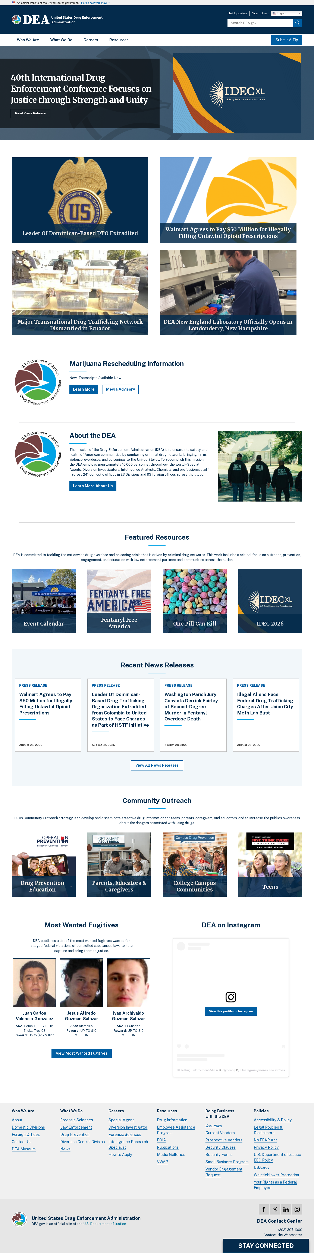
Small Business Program (227, 1162)
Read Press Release (30, 113)
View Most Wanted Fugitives (81, 1053)
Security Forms (219, 1154)
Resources (119, 40)
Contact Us (21, 1141)
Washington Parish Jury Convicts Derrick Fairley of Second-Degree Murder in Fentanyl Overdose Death (191, 707)
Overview (213, 1125)
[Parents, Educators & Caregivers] (119, 864)
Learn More (84, 389)
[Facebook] (264, 1209)
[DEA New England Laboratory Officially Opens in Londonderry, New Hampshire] (228, 292)
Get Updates (237, 13)
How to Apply (120, 1154)
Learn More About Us (93, 486)
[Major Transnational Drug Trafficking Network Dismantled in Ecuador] (80, 292)
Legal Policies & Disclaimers (268, 1130)
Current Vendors (220, 1133)
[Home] (70, 19)
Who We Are (28, 40)
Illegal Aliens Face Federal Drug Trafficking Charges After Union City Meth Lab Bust (265, 704)
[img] (297, 23)
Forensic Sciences (76, 1120)
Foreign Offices (26, 1134)
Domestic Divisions (28, 1127)
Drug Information (172, 1120)
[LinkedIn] (286, 1209)
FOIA (161, 1140)
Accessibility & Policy (273, 1120)
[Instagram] (297, 1209)
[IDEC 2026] (270, 601)
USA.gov (261, 1167)
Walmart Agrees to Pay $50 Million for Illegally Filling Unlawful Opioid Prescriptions (45, 704)
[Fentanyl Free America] (119, 601)
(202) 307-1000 (290, 1230)
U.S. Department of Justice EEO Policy (277, 1157)
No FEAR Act (265, 1140)
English (281, 13)
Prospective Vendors (223, 1140)
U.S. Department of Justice (104, 1224)
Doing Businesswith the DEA (219, 1114)
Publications (168, 1147)
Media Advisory (120, 389)
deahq (231, 1070)
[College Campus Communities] (195, 864)
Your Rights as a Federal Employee (275, 1185)
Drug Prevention (75, 1134)
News (65, 1149)
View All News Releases (157, 765)
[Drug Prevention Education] (44, 864)
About (17, 1120)
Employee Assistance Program (176, 1130)
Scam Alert (260, 13)
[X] (275, 1209)
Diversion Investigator (128, 1127)
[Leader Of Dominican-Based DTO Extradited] (80, 200)
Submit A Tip (287, 40)
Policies (261, 1111)
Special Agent (121, 1120)
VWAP (162, 1162)
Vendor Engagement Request (223, 1172)
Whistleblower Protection (276, 1175)
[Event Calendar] (44, 601)
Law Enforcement (76, 1127)
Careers (91, 40)
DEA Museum (24, 1149)
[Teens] (270, 864)
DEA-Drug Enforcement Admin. (198, 1070)
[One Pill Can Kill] (195, 601)
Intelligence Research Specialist (128, 1144)
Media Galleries (171, 1154)
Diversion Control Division (82, 1141)
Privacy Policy (266, 1147)
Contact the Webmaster (283, 1235)
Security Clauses (220, 1147)
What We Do (61, 40)
